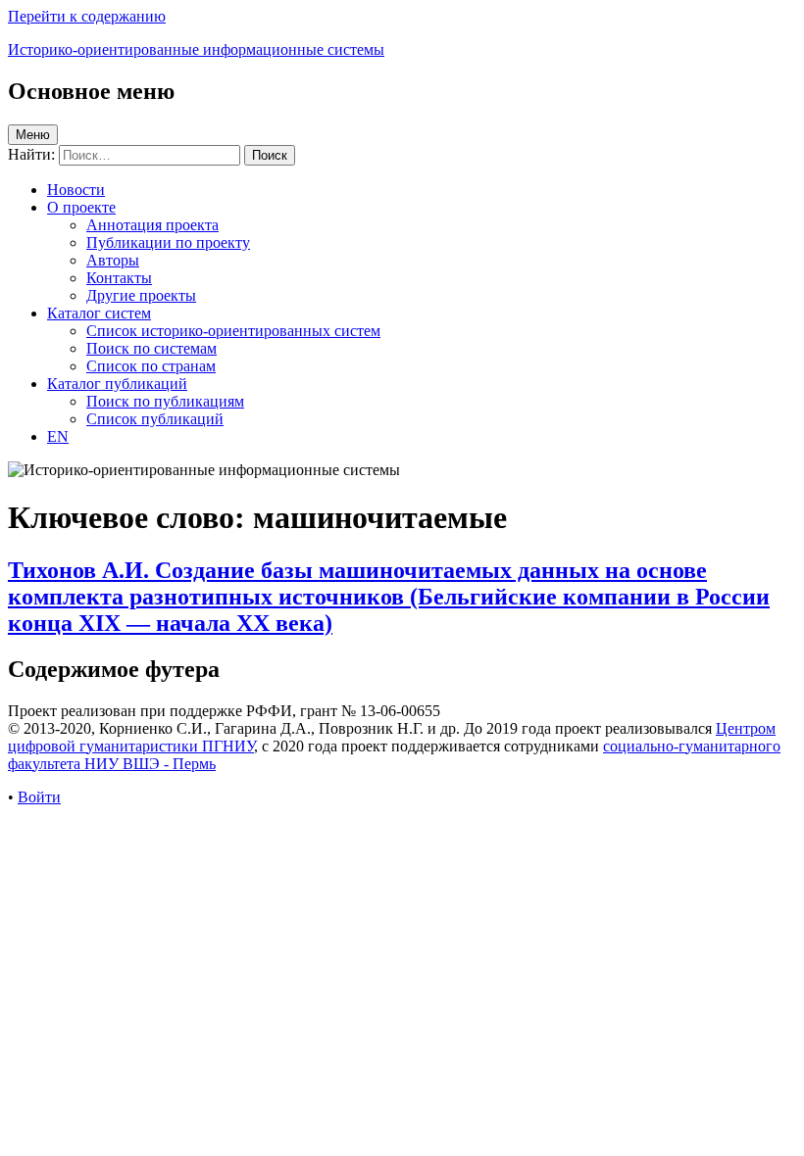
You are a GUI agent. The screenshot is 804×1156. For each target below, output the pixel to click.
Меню (33, 134)
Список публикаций (155, 418)
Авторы (112, 260)
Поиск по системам (151, 348)
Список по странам (151, 366)
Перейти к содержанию (87, 16)
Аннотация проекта (152, 225)
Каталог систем (99, 313)
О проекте (81, 207)
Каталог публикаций (117, 383)
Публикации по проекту (168, 242)
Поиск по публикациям (165, 401)
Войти (39, 797)
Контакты (119, 277)
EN (58, 436)
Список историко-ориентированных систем (233, 330)
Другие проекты (141, 295)
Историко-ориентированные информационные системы (196, 49)
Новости (76, 189)
